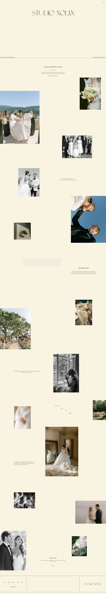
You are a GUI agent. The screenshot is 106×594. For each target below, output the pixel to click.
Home (5, 582)
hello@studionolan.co (13, 586)
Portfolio (9, 582)
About (18, 582)
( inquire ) (53, 565)
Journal (13, 582)
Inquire (22, 582)
